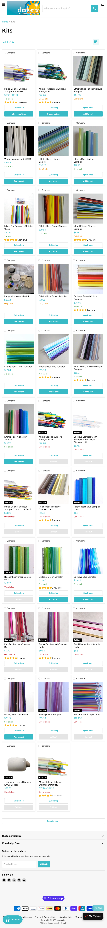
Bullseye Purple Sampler (16, 714)
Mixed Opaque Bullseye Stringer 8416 (50, 438)
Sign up (44, 864)
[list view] (102, 42)
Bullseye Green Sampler (51, 577)
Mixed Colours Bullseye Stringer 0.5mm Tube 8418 (17, 508)
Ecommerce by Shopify (57, 923)
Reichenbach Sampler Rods (87, 714)
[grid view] (96, 42)
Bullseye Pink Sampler (50, 714)
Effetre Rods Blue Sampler (52, 366)
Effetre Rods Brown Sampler (53, 296)
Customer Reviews (23, 917)
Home (5, 22)
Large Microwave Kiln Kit (16, 296)
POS (41, 923)
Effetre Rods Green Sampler (18, 366)
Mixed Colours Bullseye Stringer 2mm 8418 (50, 783)
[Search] (94, 8)
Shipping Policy (65, 917)
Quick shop (19, 107)
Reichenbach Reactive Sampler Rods (50, 508)
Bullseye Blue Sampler (85, 577)
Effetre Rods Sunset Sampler (53, 226)
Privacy (38, 917)
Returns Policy (50, 917)
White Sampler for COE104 (17, 159)
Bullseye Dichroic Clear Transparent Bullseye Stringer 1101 (85, 440)
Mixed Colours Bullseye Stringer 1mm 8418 (15, 90)
